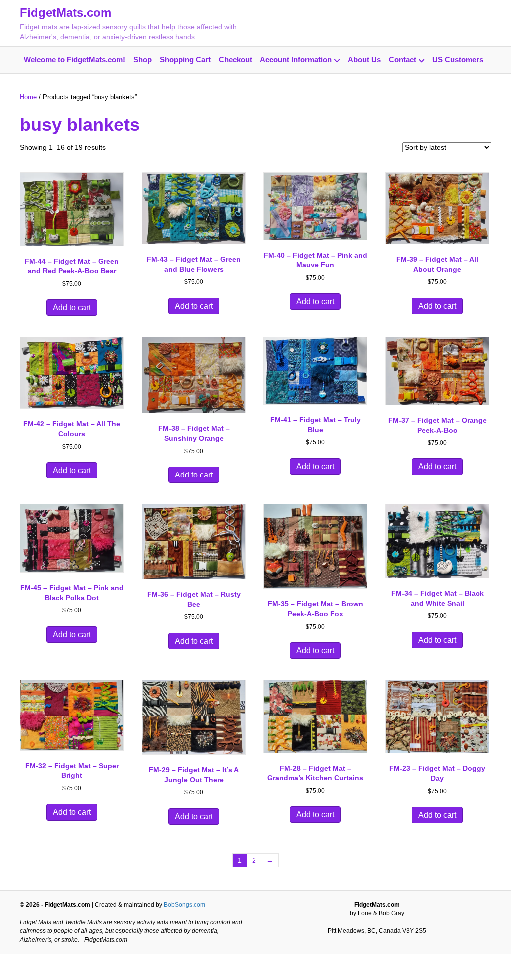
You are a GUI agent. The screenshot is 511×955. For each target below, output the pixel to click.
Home (28, 97)
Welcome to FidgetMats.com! (74, 59)
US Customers (457, 59)
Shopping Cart (185, 59)
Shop (142, 59)
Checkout (235, 59)
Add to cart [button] (72, 307)
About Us (364, 59)
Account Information (296, 59)
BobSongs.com (184, 904)
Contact (402, 59)
